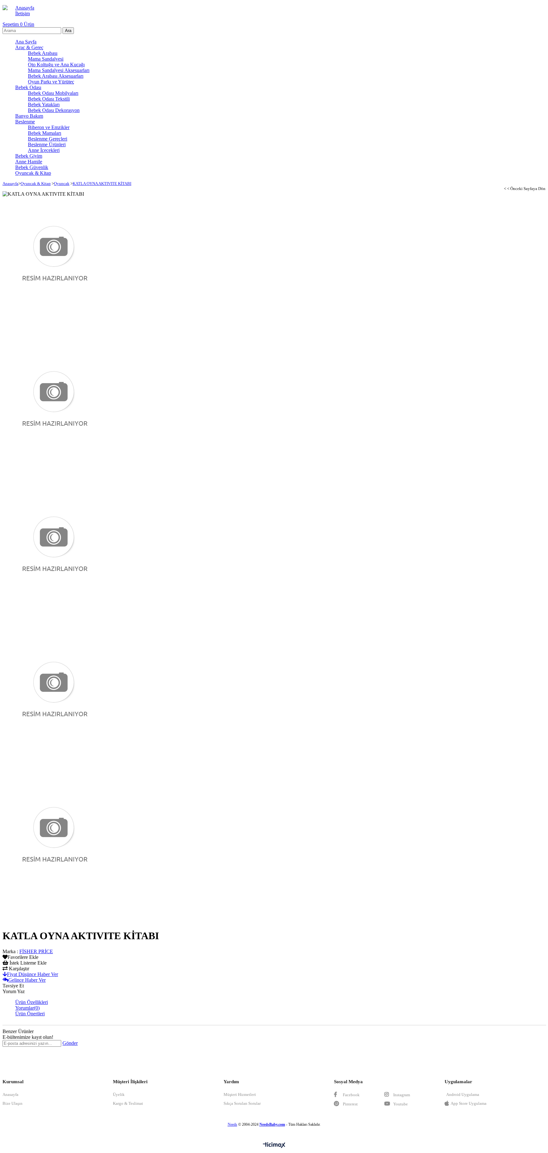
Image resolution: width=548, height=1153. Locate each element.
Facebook (351, 1094)
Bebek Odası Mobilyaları (53, 93)
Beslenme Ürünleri (47, 144)
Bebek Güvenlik (31, 167)
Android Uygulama (462, 1094)
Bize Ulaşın (13, 1103)
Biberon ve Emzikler (48, 127)
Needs (232, 1124)
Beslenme (25, 121)
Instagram (401, 1094)
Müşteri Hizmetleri (240, 1094)
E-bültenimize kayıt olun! (28, 1037)
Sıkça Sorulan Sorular (242, 1103)
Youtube (400, 1104)
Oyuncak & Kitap (33, 173)
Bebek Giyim (28, 156)
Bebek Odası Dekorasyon (54, 110)
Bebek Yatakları (44, 104)
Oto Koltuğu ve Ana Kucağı (56, 64)
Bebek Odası (28, 87)
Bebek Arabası (42, 53)
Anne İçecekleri (44, 150)
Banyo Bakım (29, 116)
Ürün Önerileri (30, 1013)
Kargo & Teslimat (128, 1103)
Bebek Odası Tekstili (49, 99)
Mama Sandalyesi (45, 59)
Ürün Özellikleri (31, 1002)
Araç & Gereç (29, 47)
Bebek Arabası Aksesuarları (55, 76)
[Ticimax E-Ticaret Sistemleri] (274, 1145)
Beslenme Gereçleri (47, 138)
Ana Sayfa (25, 41)
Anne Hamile (28, 161)
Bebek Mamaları (44, 133)
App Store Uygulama (468, 1103)
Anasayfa (24, 7)
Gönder (70, 1043)
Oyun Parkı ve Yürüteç (51, 81)
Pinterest (350, 1104)
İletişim (22, 13)
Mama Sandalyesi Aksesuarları (58, 70)
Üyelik (119, 1094)
